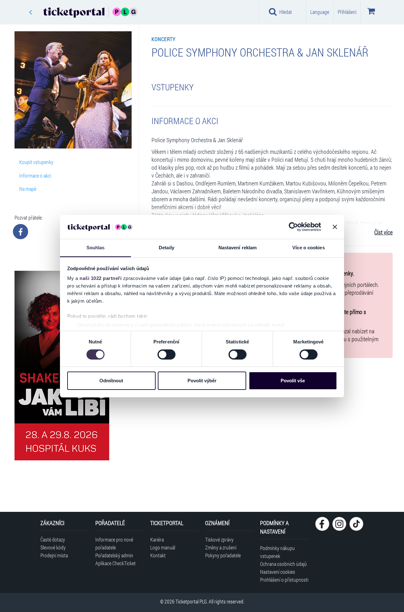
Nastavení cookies (277, 571)
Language (319, 12)
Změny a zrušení (220, 547)
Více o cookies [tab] (308, 247)
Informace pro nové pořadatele (114, 543)
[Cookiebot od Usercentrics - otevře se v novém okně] (293, 227)
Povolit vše (293, 380)
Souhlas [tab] (95, 247)
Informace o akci (35, 175)
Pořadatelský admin (114, 555)
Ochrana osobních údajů (283, 563)
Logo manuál (162, 547)
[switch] (166, 354)
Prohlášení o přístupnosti (284, 579)
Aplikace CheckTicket (115, 563)
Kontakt (158, 555)
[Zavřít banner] (335, 227)
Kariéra (157, 539)
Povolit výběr (202, 380)
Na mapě (27, 188)
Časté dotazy (52, 539)
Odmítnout (111, 380)
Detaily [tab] (166, 247)
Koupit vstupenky (36, 162)
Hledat (285, 12)
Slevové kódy (53, 547)
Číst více (383, 232)
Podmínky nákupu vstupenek (277, 552)
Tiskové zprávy (219, 539)
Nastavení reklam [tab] (237, 247)
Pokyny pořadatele (223, 555)
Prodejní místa (54, 555)
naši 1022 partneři (101, 278)
